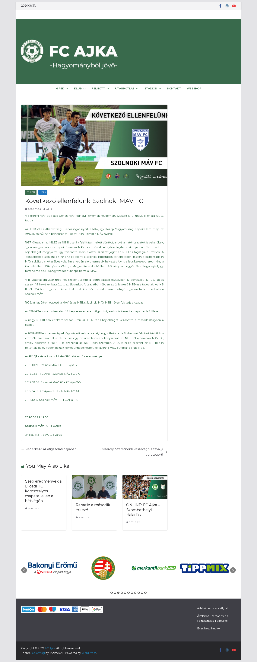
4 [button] (122, 593)
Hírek (60, 88)
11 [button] (145, 593)
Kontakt (174, 88)
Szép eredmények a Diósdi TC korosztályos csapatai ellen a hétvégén (43, 491)
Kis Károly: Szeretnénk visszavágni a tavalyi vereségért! (131, 451)
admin (49, 209)
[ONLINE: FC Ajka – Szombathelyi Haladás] (144, 477)
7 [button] (132, 593)
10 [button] (142, 593)
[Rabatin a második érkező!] (94, 477)
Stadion (150, 88)
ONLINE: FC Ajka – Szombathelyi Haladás (143, 510)
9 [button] (139, 593)
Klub (78, 88)
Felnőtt (98, 88)
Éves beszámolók (208, 628)
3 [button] (118, 593)
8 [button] (135, 593)
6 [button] (128, 593)
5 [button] (125, 593)
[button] (66, 89)
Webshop (194, 88)
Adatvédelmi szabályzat (212, 608)
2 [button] (115, 593)
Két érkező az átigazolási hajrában (51, 449)
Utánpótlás (124, 88)
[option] (52, 568)
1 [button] (111, 593)
